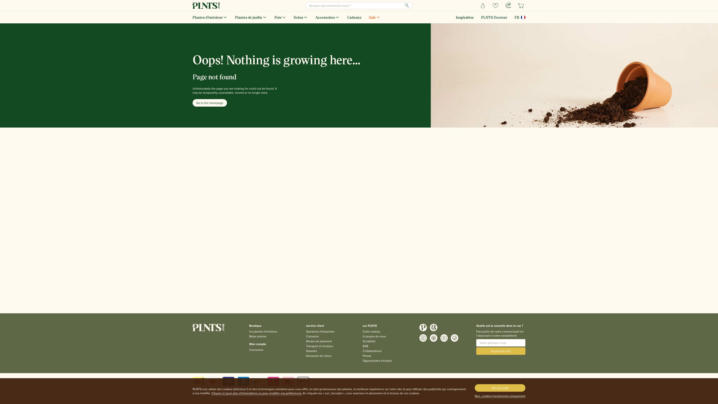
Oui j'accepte (500, 388)
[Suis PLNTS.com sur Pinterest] (433, 338)
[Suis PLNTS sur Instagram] (423, 327)
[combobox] (359, 5)
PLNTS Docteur (494, 17)
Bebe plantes (257, 336)
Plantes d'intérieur (208, 17)
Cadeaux (354, 17)
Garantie (311, 351)
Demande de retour (319, 356)
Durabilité (369, 341)
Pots (277, 17)
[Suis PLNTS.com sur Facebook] (423, 338)
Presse (367, 356)
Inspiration (465, 17)
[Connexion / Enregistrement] (482, 5)
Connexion (256, 350)
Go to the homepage (209, 103)
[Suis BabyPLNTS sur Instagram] (433, 327)
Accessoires (325, 17)
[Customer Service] (508, 5)
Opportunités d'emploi (377, 361)
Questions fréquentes (320, 331)
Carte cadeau (371, 331)
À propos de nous (374, 336)
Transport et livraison (319, 346)
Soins (298, 17)
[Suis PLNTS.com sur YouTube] (444, 338)
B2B (365, 346)
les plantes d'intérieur (263, 331)
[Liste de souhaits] (495, 5)
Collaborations (372, 351)
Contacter (312, 336)
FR (517, 17)
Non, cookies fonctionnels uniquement (500, 396)
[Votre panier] (520, 5)
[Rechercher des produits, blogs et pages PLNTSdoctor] (407, 5)
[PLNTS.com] (206, 5)
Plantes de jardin (248, 17)
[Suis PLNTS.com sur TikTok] (454, 338)
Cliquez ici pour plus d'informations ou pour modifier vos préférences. (256, 393)
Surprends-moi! (501, 351)
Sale (372, 17)
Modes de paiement (319, 341)
